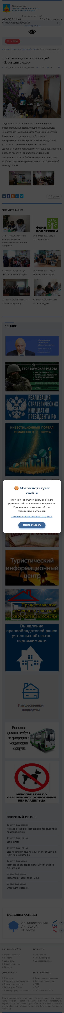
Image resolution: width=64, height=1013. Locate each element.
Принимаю (32, 525)
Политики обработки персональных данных (31, 516)
